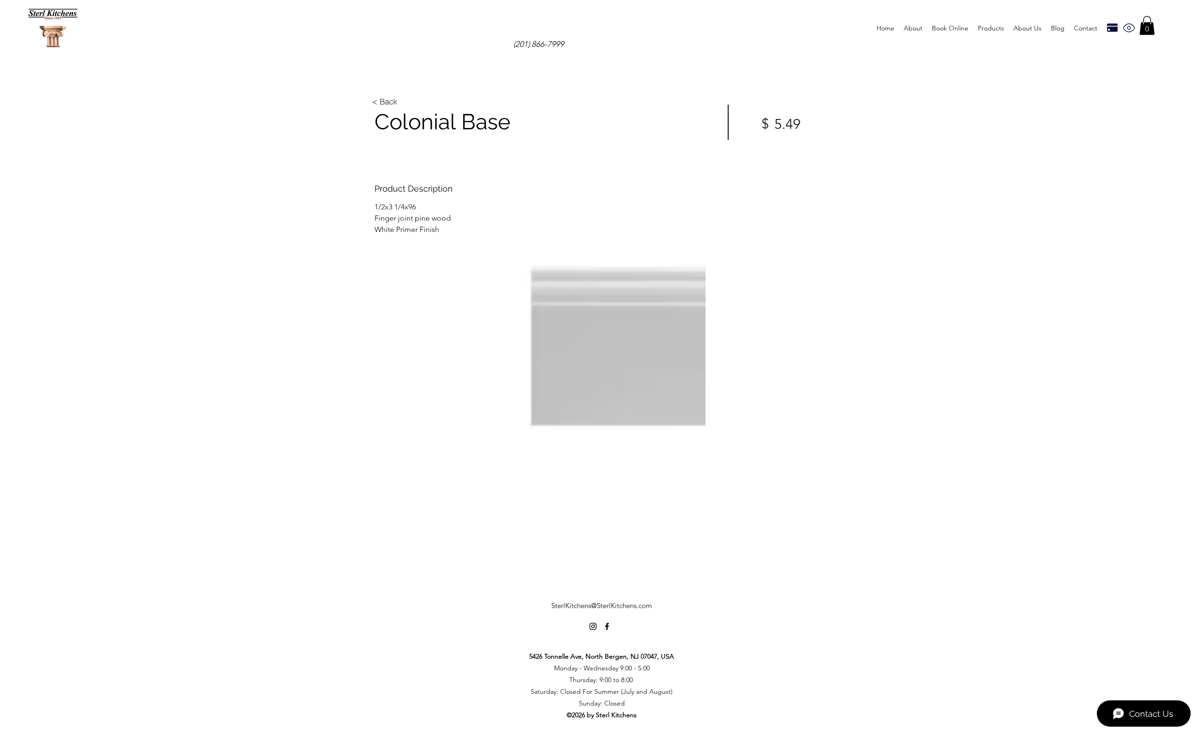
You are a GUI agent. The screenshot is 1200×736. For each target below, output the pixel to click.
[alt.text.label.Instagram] (593, 626)
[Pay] (1112, 28)
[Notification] (1129, 28)
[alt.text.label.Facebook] (607, 626)
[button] (991, 28)
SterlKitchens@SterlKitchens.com (601, 605)
